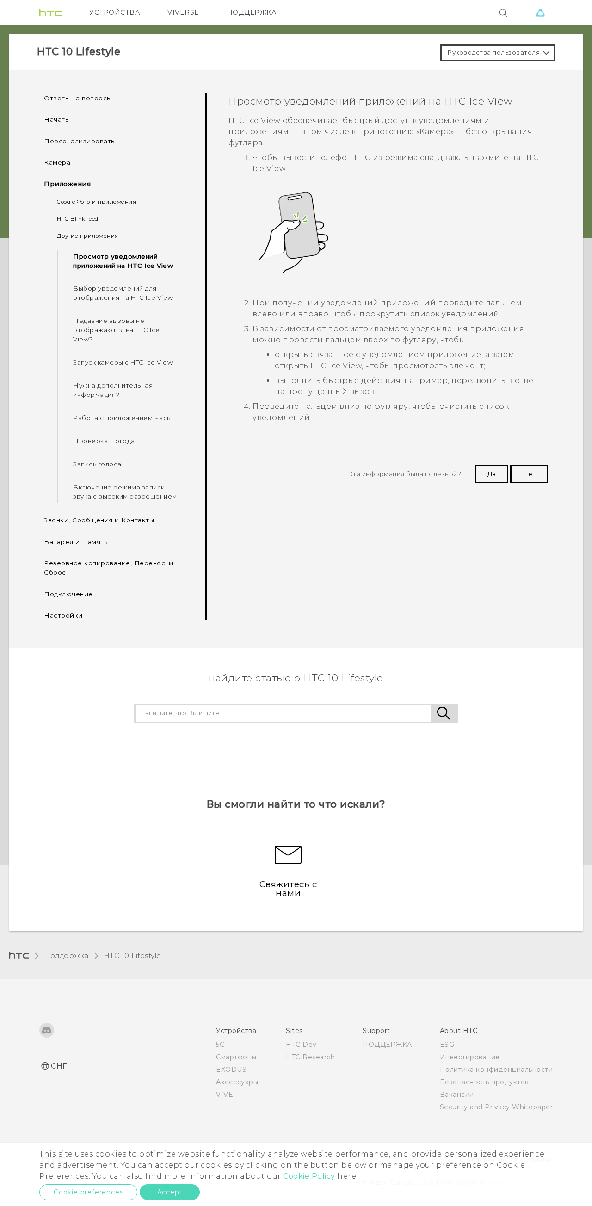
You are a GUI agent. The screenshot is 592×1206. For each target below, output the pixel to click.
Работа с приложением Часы (122, 417)
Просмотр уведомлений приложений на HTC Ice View (123, 261)
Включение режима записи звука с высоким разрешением (125, 491)
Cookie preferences (88, 1192)
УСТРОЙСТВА (114, 12)
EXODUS (231, 1069)
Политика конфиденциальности (496, 1069)
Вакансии (457, 1094)
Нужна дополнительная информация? (113, 390)
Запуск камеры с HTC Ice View (123, 362)
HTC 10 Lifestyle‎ (132, 955)
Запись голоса (97, 464)
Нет (529, 473)
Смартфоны (236, 1057)
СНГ (59, 1066)
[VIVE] (540, 12)
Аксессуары (237, 1082)
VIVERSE (183, 12)
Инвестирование (470, 1057)
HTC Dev (301, 1044)
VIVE (224, 1094)
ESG (447, 1044)
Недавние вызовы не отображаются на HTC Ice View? (116, 330)
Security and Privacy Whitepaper (496, 1107)
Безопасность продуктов (484, 1082)
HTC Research (310, 1057)
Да (491, 473)
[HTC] (50, 12)
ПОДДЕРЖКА (252, 12)
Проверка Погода (104, 441)
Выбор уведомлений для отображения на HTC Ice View (123, 292)
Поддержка (66, 955)
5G (220, 1044)
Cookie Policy (309, 1176)
